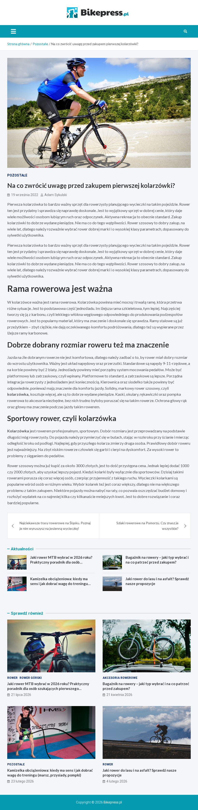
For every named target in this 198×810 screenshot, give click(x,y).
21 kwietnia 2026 (119, 695)
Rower (12, 678)
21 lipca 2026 (21, 695)
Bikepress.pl (113, 802)
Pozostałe (17, 175)
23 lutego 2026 (22, 781)
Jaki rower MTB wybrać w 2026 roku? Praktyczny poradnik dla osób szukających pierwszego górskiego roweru (61, 564)
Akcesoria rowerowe (120, 678)
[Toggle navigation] (13, 31)
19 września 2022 (24, 195)
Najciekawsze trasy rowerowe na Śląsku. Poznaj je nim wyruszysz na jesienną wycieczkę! (55, 525)
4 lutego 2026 (116, 781)
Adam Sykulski (55, 195)
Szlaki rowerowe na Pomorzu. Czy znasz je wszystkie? (147, 525)
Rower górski (31, 678)
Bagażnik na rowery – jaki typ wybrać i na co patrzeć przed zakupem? (157, 559)
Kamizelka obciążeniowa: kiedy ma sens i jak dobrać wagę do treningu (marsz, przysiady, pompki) (59, 583)
